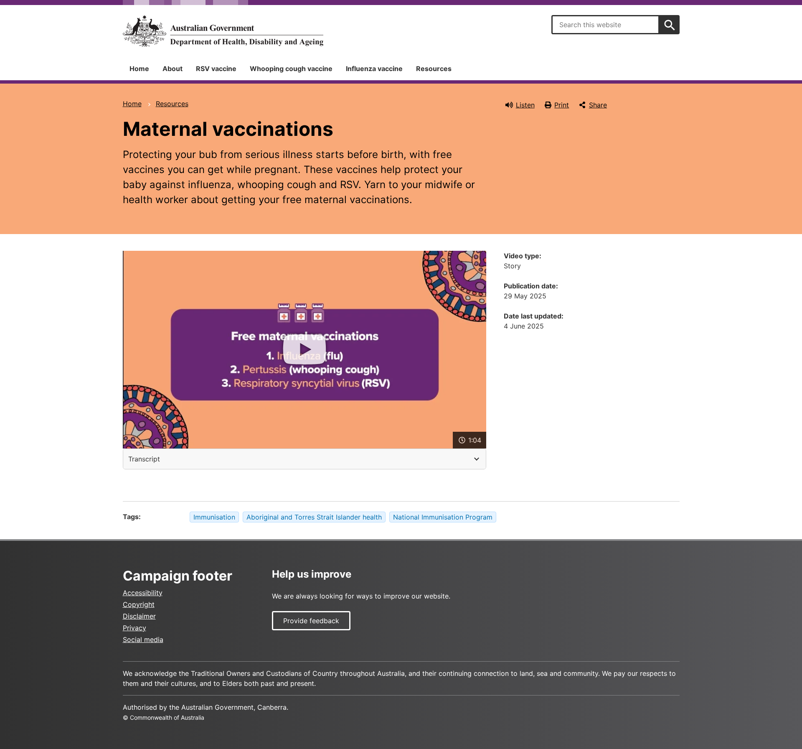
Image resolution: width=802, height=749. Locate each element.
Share (598, 105)
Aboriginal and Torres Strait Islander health (314, 517)
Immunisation (214, 517)
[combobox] (605, 24)
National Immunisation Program (442, 517)
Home (139, 68)
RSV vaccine (216, 68)
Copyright (139, 604)
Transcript (144, 459)
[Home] (223, 31)
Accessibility (142, 592)
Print (561, 105)
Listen (525, 105)
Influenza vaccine (374, 68)
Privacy (134, 628)
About (172, 68)
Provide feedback (311, 621)
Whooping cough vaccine (291, 68)
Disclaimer (139, 616)
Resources (434, 68)
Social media (143, 639)
